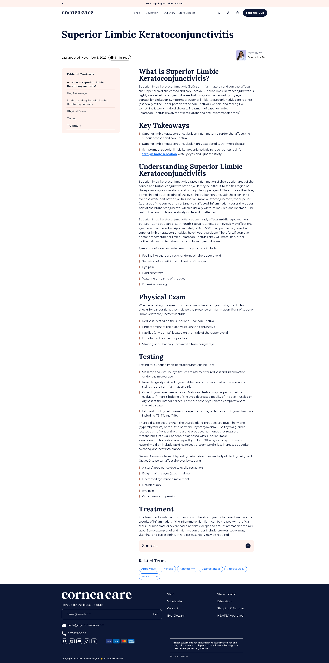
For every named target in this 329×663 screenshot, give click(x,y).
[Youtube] (79, 641)
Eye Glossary (176, 615)
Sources (149, 545)
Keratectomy (149, 576)
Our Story (169, 12)
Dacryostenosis (210, 568)
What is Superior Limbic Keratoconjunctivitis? (85, 84)
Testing (71, 118)
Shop (137, 12)
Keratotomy (187, 568)
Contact (172, 608)
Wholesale (174, 601)
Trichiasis (167, 568)
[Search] (219, 13)
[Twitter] (94, 641)
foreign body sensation (159, 154)
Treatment (74, 125)
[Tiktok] (86, 641)
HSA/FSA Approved (230, 615)
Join (155, 614)
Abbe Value (148, 568)
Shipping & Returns (230, 608)
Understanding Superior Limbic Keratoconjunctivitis (87, 102)
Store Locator (187, 12)
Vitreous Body (235, 568)
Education (152, 12)
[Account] (228, 13)
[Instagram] (72, 641)
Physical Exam (76, 111)
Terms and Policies (179, 656)
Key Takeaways (77, 93)
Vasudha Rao (257, 57)
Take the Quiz (255, 12)
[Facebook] (64, 641)
